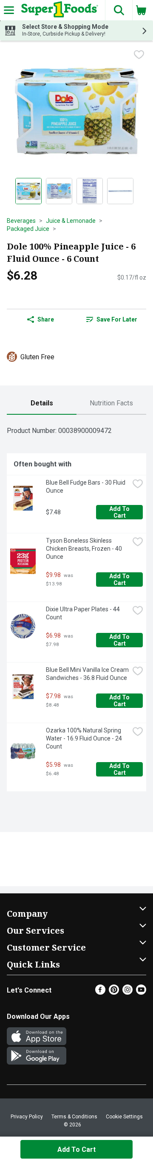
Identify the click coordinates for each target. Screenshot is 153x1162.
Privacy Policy (27, 1117)
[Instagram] (127, 992)
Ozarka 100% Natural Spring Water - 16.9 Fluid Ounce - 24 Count (84, 738)
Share (45, 319)
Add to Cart (120, 512)
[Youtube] (141, 992)
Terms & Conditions (74, 1117)
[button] (118, 10)
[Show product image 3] (89, 191)
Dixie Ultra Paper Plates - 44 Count (83, 613)
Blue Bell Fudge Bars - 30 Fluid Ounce (86, 486)
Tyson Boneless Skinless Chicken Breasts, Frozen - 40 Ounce (84, 548)
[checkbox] (139, 55)
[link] (111, 319)
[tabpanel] (76, 606)
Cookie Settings (124, 1117)
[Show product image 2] (59, 191)
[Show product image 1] (28, 191)
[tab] (41, 403)
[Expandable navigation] (8, 10)
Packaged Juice (28, 228)
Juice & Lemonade (71, 220)
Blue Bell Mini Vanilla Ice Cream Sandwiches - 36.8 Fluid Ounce (87, 673)
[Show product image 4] (120, 191)
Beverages (21, 220)
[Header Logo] (58, 10)
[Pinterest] (114, 992)
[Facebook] (100, 992)
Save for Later (116, 319)
